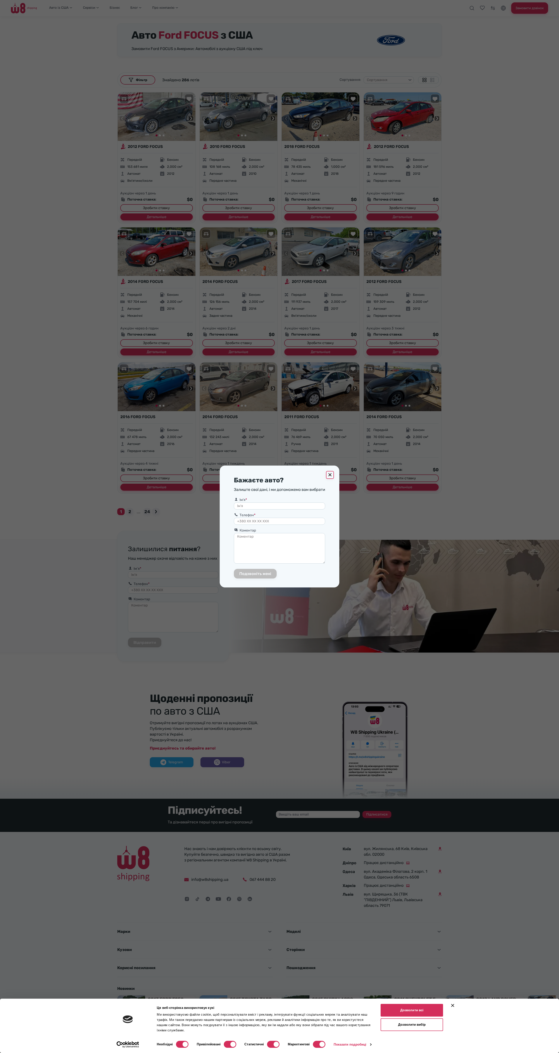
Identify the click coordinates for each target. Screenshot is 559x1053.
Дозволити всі (411, 1010)
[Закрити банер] (452, 1005)
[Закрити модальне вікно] (330, 475)
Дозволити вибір (412, 1024)
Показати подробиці (350, 1044)
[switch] (230, 1044)
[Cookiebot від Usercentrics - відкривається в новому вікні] (128, 1044)
